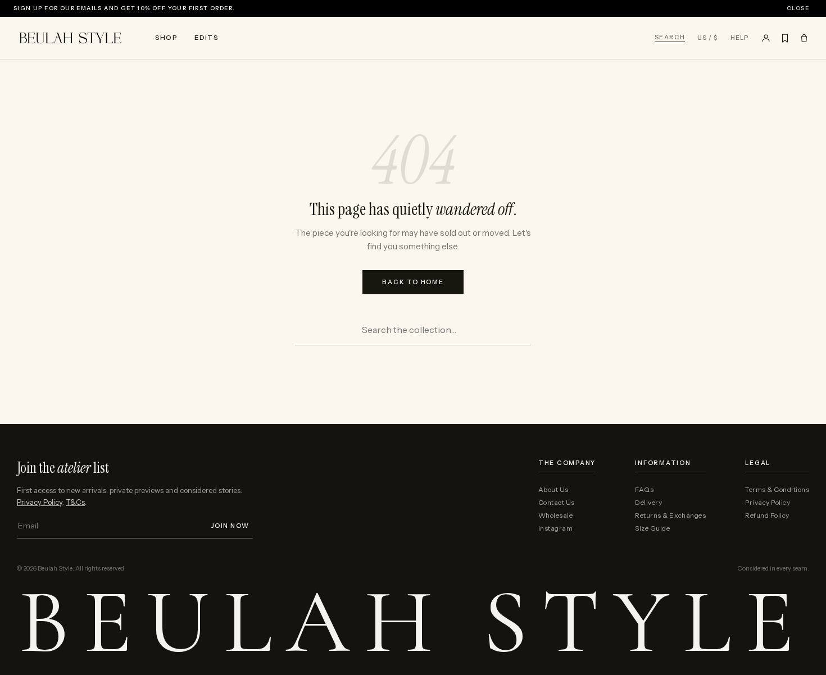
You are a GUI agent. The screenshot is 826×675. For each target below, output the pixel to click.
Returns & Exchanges (670, 515)
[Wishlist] (785, 38)
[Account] (766, 38)
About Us (553, 489)
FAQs (644, 489)
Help (739, 38)
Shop (166, 37)
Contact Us (556, 502)
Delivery (648, 502)
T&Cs (75, 502)
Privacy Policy (39, 502)
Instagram (555, 528)
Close (798, 8)
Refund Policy (767, 515)
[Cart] (804, 38)
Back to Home (412, 282)
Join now (230, 526)
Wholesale (555, 515)
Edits (206, 37)
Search (670, 37)
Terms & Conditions (777, 489)
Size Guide (652, 528)
